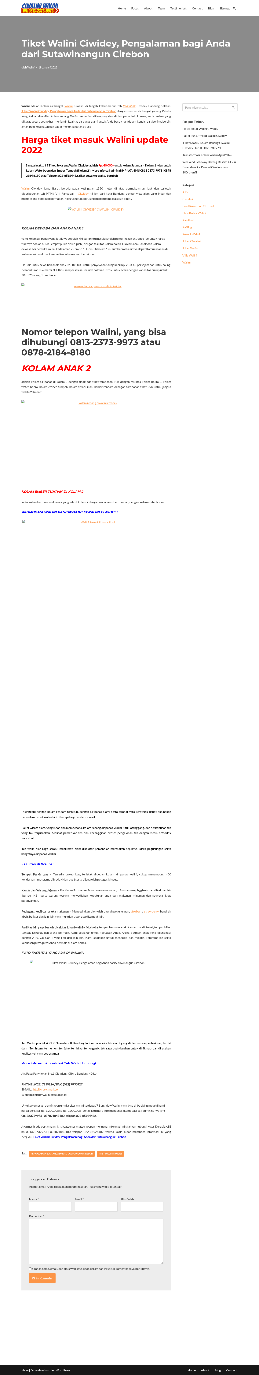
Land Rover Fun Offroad (198, 206)
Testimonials (178, 8)
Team (161, 8)
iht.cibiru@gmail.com (46, 1089)
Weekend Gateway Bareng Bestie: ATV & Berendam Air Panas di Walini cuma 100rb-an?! (209, 167)
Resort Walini (191, 234)
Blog (211, 8)
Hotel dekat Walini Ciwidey (200, 128)
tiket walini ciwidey (110, 1153)
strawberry (151, 911)
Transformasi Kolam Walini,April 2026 (207, 155)
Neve (24, 1370)
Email (79, 1199)
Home (122, 8)
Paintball (188, 220)
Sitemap (225, 8)
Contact (197, 8)
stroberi (136, 911)
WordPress (63, 1370)
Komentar (36, 1216)
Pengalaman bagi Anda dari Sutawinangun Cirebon (62, 1153)
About (148, 8)
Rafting (187, 227)
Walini (31, 67)
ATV (185, 192)
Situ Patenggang (133, 827)
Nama (34, 1199)
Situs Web (127, 1199)
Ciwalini (187, 199)
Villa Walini (189, 255)
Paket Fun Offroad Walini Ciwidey (204, 135)
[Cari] (234, 8)
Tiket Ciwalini (191, 241)
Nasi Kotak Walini (194, 213)
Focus (135, 8)
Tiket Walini (190, 248)
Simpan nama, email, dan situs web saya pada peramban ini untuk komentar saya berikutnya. (91, 1268)
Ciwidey (83, 193)
